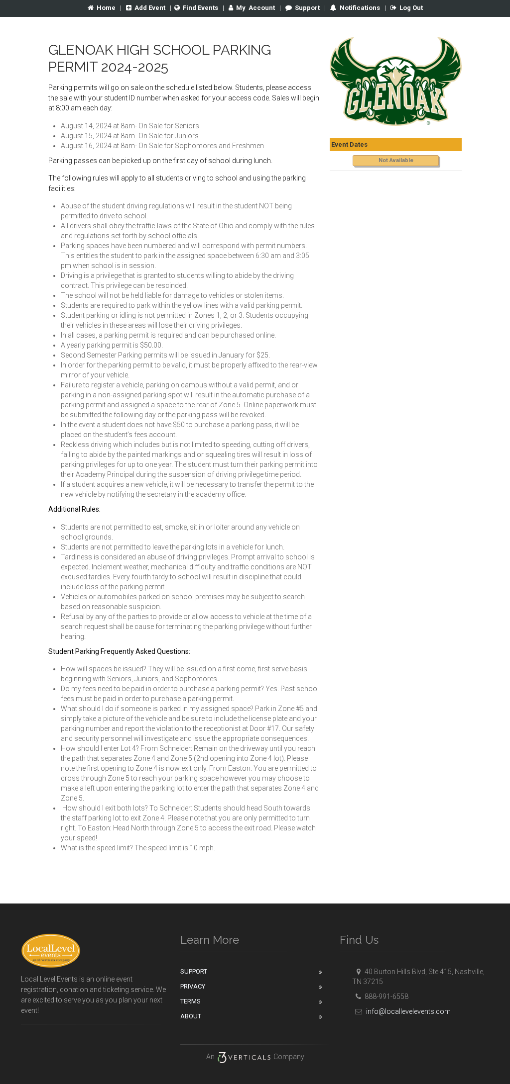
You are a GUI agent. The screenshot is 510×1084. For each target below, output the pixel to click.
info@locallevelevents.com (408, 1011)
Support (307, 7)
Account (255, 7)
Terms (190, 1001)
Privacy (192, 986)
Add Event (149, 7)
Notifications (359, 7)
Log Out (411, 7)
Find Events (200, 7)
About (190, 1016)
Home (106, 7)
